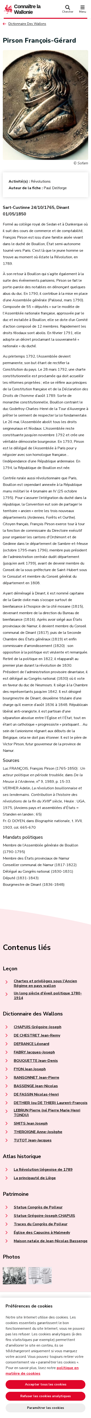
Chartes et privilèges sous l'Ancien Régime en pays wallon (45, 983)
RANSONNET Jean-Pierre (36, 1077)
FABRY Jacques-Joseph (34, 1052)
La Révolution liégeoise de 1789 (43, 1169)
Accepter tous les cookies (45, 1384)
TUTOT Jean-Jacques (33, 1140)
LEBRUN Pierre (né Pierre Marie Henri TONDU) (47, 1112)
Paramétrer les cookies (45, 1408)
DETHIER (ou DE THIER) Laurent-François (51, 1102)
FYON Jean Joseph (30, 1069)
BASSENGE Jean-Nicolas (36, 1086)
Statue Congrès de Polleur (38, 1207)
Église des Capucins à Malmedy (42, 1232)
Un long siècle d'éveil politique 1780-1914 (48, 995)
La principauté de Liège (35, 1178)
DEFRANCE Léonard (31, 1043)
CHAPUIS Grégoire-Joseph (37, 1027)
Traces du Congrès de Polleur (40, 1224)
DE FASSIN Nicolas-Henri (36, 1094)
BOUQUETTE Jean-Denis (36, 1060)
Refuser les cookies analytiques (45, 1396)
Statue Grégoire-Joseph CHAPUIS (44, 1215)
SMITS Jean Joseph (31, 1123)
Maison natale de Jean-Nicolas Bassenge (51, 1241)
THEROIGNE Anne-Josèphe (38, 1132)
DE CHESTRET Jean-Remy (37, 1035)
